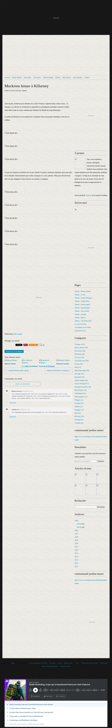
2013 (76, 560)
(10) (78, 413)
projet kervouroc (80, 331)
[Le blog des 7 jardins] (80, 163)
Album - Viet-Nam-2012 (83, 321)
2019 (76, 540)
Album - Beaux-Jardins (83, 291)
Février (79, 524)
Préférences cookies (65, 666)
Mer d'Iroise (66, 77)
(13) (79, 400)
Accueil (7, 77)
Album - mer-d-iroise (82, 311)
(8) (79, 423)
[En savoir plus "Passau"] (80, 478)
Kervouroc (37, 77)
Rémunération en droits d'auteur (89, 663)
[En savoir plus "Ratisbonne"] (91, 478)
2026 (76, 520)
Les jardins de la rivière (83, 327)
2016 (76, 550)
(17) (82, 384)
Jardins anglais (48, 77)
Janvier (79, 527)
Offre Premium (104, 663)
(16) (83, 387)
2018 (76, 543)
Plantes (57, 77)
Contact (86, 77)
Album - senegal (80, 314)
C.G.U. (77, 663)
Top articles (52, 663)
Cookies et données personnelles (49, 666)
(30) (79, 364)
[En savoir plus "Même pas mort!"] (101, 489)
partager (49, 696)
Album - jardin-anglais (82, 304)
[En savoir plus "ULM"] (101, 478)
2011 (76, 566)
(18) (81, 380)
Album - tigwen (80, 317)
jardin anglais (17, 334)
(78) (81, 348)
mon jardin (27, 77)
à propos (62, 696)
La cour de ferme (80, 324)
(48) (80, 351)
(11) (79, 410)
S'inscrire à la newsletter (14, 351)
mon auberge (77, 77)
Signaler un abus (68, 663)
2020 (76, 537)
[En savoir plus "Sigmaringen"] (80, 489)
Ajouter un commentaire (23, 384)
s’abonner (36, 696)
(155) (80, 344)
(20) (82, 370)
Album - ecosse (80, 295)
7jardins (88, 195)
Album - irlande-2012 (82, 301)
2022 (76, 530)
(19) (79, 374)
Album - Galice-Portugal (83, 298)
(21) (78, 367)
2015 (76, 553)
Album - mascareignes (82, 308)
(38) (79, 357)
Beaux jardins (17, 77)
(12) (79, 406)
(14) (80, 393)
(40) (80, 354)
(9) (79, 420)
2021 (76, 534)
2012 (76, 563)
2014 (76, 557)
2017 (76, 547)
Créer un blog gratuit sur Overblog (38, 663)
